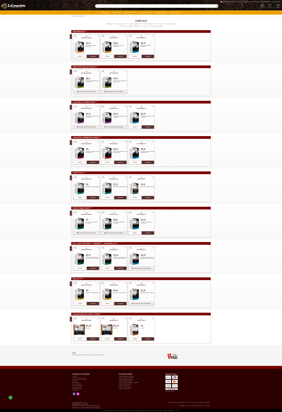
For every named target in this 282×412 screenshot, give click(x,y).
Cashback (74, 381)
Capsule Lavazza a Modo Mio (126, 377)
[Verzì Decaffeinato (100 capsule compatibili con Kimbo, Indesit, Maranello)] (134, 259)
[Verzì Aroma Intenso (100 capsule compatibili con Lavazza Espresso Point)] (79, 153)
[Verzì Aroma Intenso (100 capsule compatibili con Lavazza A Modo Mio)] (79, 117)
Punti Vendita (75, 382)
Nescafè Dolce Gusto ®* (121, 23)
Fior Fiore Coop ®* (171, 23)
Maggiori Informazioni (168, 410)
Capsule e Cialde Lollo (124, 385)
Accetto (178, 410)
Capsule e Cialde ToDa (124, 388)
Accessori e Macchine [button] (145, 12)
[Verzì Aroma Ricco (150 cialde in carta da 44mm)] (107, 329)
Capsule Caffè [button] (105, 12)
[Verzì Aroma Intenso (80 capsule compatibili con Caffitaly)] (79, 188)
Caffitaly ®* (161, 23)
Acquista (93, 56)
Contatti (74, 376)
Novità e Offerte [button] (175, 12)
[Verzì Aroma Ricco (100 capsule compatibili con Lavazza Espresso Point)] (107, 153)
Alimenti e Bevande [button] (161, 12)
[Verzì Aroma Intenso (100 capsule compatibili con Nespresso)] (79, 47)
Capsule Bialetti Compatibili (125, 381)
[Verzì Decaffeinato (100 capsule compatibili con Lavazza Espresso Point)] (134, 153)
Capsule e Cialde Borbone (125, 384)
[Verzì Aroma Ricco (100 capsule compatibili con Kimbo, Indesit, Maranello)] (107, 259)
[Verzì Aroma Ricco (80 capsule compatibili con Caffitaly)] (107, 188)
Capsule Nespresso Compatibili (126, 376)
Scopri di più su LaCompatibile (79, 379)
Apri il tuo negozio (76, 384)
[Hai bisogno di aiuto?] (10, 398)
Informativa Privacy (77, 388)
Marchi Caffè (80, 16)
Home (73, 16)
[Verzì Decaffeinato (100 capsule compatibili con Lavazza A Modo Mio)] (134, 117)
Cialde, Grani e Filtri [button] (130, 12)
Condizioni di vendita (77, 385)
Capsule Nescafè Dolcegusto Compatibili (129, 382)
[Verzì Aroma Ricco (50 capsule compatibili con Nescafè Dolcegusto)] (107, 82)
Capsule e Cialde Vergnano (125, 387)
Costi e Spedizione (76, 387)
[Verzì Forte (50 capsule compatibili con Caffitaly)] (134, 188)
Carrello (278, 7)
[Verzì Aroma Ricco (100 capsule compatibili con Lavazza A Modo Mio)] (107, 117)
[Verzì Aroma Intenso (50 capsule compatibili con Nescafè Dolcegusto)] (79, 82)
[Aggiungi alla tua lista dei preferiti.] (98, 36)
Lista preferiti (269, 7)
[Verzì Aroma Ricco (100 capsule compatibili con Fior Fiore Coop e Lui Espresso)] (107, 223)
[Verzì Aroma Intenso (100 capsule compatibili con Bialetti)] (79, 294)
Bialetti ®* (145, 26)
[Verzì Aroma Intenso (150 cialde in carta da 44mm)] (79, 329)
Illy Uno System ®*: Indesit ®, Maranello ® (130, 26)
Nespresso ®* (109, 23)
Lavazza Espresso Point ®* (150, 23)
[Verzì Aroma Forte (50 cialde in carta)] (134, 329)
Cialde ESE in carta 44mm (156, 26)
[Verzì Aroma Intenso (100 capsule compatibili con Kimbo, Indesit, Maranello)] (79, 259)
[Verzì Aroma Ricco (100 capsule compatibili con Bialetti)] (107, 294)
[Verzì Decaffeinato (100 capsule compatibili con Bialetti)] (134, 294)
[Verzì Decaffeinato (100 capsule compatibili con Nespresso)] (134, 47)
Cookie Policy (75, 390)
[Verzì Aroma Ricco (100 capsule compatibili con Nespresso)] (107, 47)
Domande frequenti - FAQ (78, 377)
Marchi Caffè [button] (117, 12)
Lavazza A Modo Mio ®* (135, 23)
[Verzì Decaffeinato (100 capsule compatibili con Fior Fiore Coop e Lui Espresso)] (134, 223)
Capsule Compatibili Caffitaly (126, 379)
